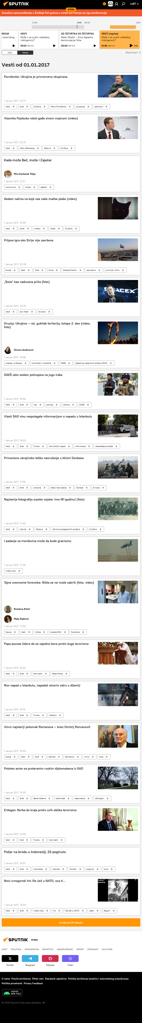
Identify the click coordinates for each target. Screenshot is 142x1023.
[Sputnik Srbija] (17, 6)
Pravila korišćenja (21, 978)
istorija (23, 529)
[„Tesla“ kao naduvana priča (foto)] (118, 291)
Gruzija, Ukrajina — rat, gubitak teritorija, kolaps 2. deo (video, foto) (47, 325)
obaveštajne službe (104, 446)
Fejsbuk (39, 529)
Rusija (8, 270)
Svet (22, 106)
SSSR (63, 363)
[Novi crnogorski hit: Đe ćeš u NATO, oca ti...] (118, 890)
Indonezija (38, 869)
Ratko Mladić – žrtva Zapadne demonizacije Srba (77, 39)
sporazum (91, 270)
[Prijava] (116, 3)
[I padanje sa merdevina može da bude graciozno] (118, 550)
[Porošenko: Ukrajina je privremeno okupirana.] (118, 86)
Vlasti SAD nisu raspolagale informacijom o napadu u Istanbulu (48, 416)
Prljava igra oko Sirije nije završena (28, 240)
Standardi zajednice (56, 978)
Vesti (8, 106)
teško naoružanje (58, 487)
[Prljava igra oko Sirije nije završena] (118, 249)
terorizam (37, 673)
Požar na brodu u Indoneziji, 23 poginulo (35, 852)
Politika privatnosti (12, 983)
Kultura (107, 949)
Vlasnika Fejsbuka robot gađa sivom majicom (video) (41, 118)
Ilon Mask (24, 311)
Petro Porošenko (58, 106)
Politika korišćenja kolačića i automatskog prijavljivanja (98, 978)
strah (22, 228)
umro (86, 756)
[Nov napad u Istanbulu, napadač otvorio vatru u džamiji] (118, 694)
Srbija (28, 187)
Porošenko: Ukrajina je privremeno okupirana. (36, 77)
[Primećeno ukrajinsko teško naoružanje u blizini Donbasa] (118, 467)
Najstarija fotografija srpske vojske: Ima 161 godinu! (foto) (44, 499)
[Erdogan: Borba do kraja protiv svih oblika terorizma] (118, 819)
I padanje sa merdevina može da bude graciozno (37, 541)
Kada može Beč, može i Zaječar (28, 160)
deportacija (80, 798)
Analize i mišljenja (14, 363)
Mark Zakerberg (27, 148)
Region (107, 910)
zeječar (44, 187)
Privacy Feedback (33, 983)
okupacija (80, 106)
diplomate (60, 798)
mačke (37, 228)
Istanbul (53, 715)
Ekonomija (32, 949)
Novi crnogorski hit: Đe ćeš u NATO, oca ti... (34, 881)
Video (52, 228)
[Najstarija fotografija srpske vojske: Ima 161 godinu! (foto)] (118, 509)
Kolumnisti (11, 187)
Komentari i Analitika (41, 363)
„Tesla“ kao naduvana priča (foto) (27, 282)
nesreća (56, 869)
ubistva (66, 404)
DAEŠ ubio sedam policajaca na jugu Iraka (33, 375)
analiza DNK (55, 632)
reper (91, 910)
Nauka (8, 632)
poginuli (90, 869)
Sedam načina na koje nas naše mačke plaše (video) (40, 199)
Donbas (79, 487)
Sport (80, 949)
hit (54, 910)
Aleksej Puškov (70, 270)
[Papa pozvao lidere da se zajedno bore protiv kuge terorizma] (118, 653)
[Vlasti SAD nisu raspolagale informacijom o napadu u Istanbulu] (118, 426)
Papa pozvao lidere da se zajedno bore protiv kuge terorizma (46, 644)
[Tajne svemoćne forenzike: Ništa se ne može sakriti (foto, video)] (118, 592)
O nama (6, 978)
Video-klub (11, 570)
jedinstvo (99, 106)
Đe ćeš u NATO (72, 910)
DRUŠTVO (48, 949)
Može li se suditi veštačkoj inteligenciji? (35, 39)
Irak (35, 404)
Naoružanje (65, 949)
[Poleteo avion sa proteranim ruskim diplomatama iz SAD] (118, 778)
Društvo (64, 148)
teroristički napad (57, 446)
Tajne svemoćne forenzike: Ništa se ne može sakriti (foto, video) (49, 582)
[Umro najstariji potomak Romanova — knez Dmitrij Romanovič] (118, 736)
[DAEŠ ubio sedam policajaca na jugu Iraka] (118, 384)
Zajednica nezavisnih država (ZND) (91, 363)
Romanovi (69, 756)
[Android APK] (12, 993)
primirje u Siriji (112, 270)
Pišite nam (38, 978)
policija (50, 404)
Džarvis (47, 148)
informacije (80, 446)
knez (101, 756)
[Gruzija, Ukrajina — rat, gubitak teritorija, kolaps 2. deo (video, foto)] (118, 333)
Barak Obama (39, 798)
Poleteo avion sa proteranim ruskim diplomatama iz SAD (43, 768)
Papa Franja (57, 673)
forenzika (75, 632)
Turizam (73, 869)
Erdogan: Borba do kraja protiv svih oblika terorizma (40, 810)
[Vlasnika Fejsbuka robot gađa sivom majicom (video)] (118, 127)
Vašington (99, 798)
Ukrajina (37, 106)
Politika (16, 949)
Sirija (51, 270)
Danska (52, 756)
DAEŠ (82, 404)
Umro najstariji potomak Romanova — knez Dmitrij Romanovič (47, 727)
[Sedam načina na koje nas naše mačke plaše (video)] (118, 208)
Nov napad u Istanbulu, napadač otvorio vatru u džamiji (42, 685)
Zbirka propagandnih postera (66, 529)
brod (106, 869)
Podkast (92, 949)
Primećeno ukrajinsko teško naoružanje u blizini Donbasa (44, 458)
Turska (36, 446)
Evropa (96, 487)
